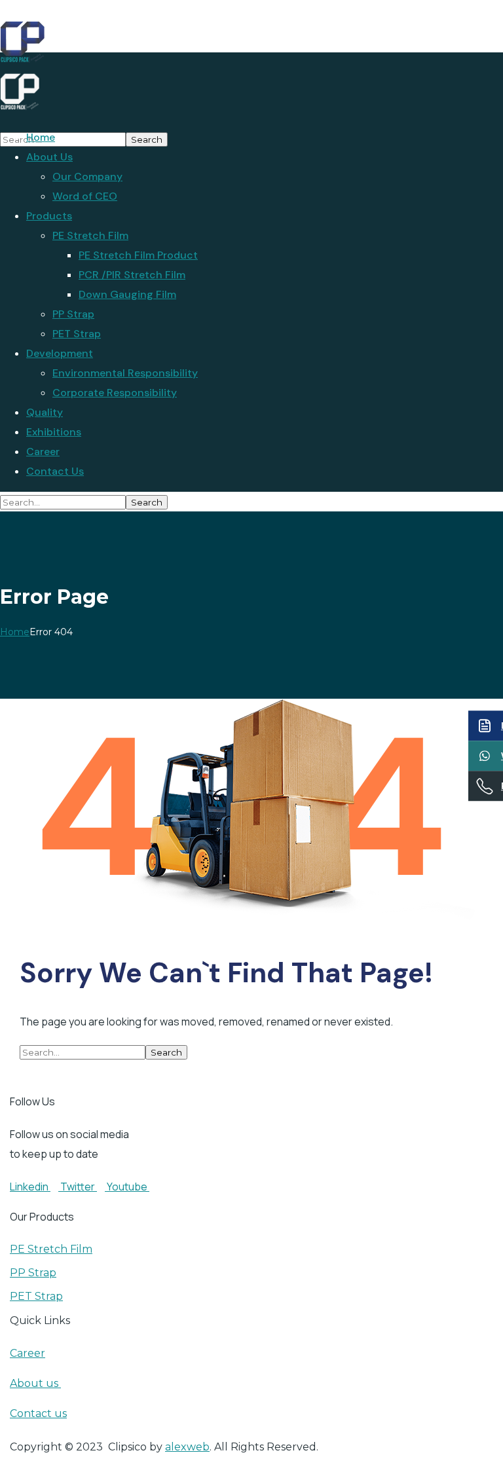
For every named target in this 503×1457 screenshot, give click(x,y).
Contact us (38, 1413)
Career (27, 1353)
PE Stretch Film (51, 1249)
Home (14, 632)
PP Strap (33, 1272)
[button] (232, 1071)
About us (35, 1383)
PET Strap (36, 1296)
